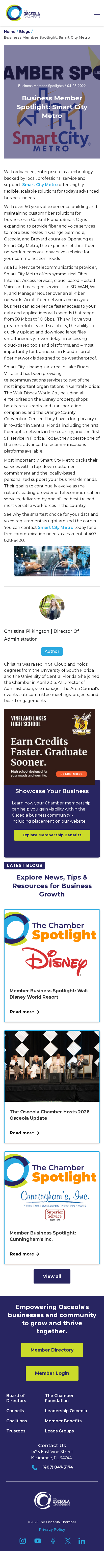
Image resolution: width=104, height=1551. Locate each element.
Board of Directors (16, 1398)
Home (9, 32)
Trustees (15, 1431)
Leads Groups (59, 1431)
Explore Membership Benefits (52, 835)
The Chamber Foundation (59, 1398)
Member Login (52, 1373)
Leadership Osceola (66, 1410)
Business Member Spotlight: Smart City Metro (47, 37)
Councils (15, 1410)
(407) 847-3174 (57, 1467)
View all (52, 1276)
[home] (23, 13)
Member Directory (52, 1350)
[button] (95, 13)
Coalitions (16, 1421)
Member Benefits (63, 1421)
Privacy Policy (52, 1529)
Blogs (24, 32)
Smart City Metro (40, 184)
